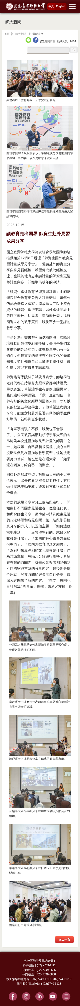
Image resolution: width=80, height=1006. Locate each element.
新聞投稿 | (50, 41)
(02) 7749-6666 (46, 970)
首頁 (7, 33)
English (60, 6)
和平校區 (28, 965)
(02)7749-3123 (52, 983)
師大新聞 (20, 33)
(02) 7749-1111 (46, 965)
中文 (51, 6)
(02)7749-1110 (41, 979)
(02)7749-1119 (62, 979)
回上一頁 (64, 939)
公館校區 (28, 970)
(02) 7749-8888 (46, 974)
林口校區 (28, 974)
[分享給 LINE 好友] (29, 41)
